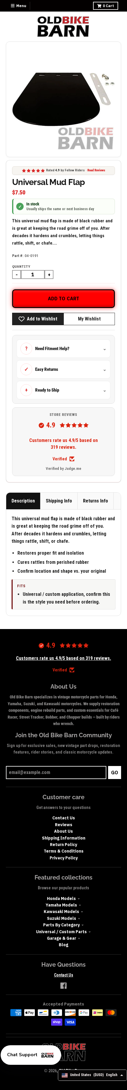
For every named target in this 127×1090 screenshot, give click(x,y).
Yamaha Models (61, 905)
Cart (108, 6)
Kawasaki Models (61, 911)
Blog (63, 944)
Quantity (21, 266)
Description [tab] (23, 501)
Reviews (63, 824)
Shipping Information (63, 838)
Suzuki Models (61, 918)
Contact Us (63, 818)
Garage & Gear (61, 938)
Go (114, 772)
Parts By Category (61, 925)
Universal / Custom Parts (61, 931)
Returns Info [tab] (95, 501)
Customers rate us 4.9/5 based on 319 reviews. (63, 444)
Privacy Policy (64, 858)
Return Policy (63, 844)
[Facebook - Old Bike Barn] (63, 985)
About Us (63, 831)
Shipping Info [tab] (59, 501)
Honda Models (61, 898)
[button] (31, 1055)
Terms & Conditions (64, 851)
